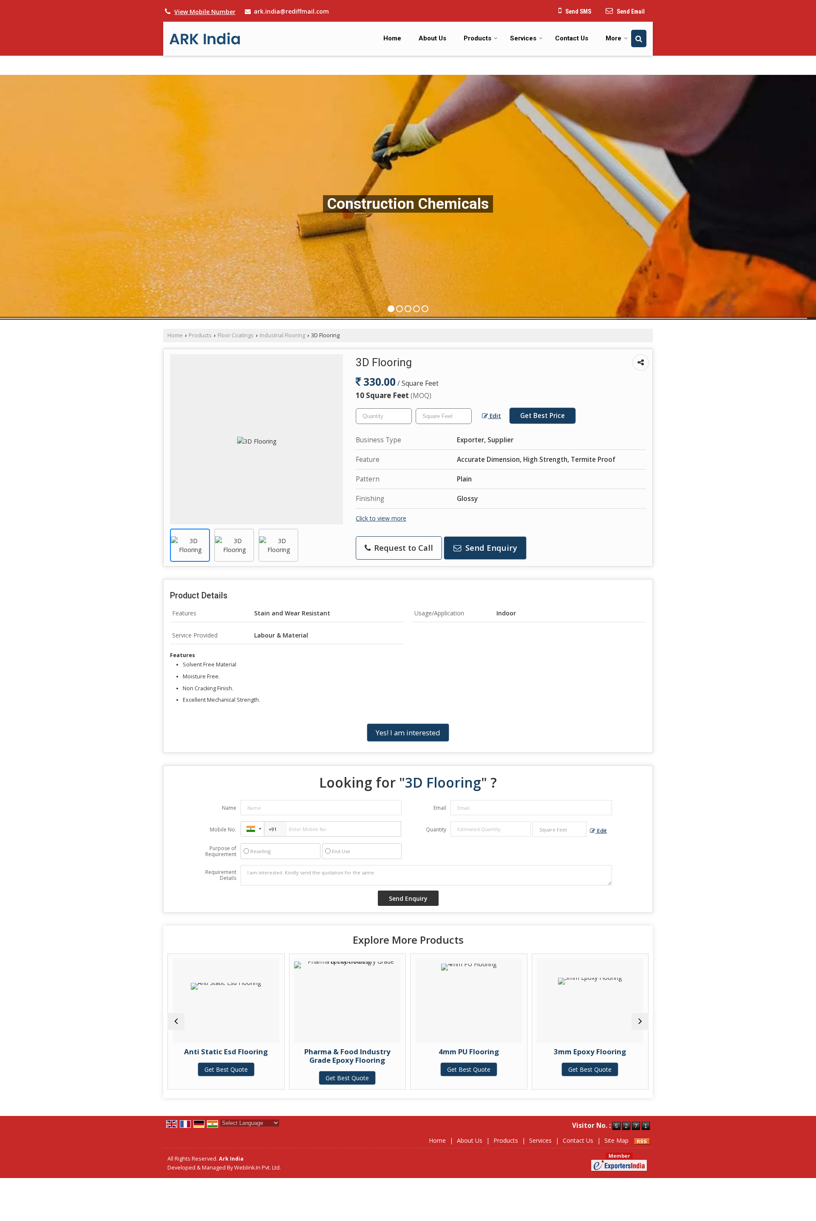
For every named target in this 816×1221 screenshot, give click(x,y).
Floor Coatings (236, 335)
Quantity (436, 829)
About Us (432, 38)
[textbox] (444, 416)
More (613, 38)
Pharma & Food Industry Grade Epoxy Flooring (227, 1056)
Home (392, 38)
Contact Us (571, 38)
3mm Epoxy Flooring (470, 1051)
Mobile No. (223, 829)
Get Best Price (542, 415)
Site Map (616, 1140)
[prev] (175, 1021)
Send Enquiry (490, 547)
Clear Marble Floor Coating (591, 1051)
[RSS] (642, 1140)
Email (440, 807)
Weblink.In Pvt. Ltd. (257, 1167)
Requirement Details (220, 875)
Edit (494, 416)
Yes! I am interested (408, 732)
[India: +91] (252, 829)
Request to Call (402, 547)
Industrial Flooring (282, 335)
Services (523, 38)
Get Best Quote (227, 1078)
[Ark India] (205, 38)
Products (477, 38)
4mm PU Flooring (348, 1051)
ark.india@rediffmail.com (291, 11)
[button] (204, 12)
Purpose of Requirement (220, 851)
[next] (640, 1021)
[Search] (638, 38)
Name (229, 807)
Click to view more (381, 518)
